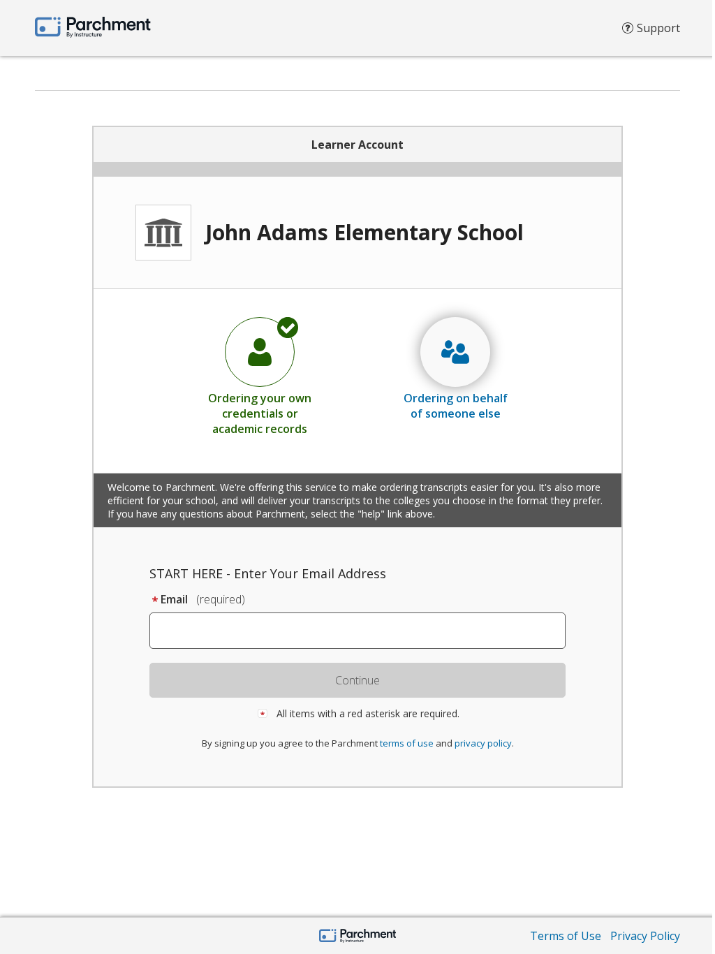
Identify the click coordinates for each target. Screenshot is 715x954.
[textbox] (364, 630)
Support (658, 28)
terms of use (407, 743)
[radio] (259, 375)
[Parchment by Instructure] (358, 937)
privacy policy (483, 743)
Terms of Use (565, 936)
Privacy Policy (645, 936)
